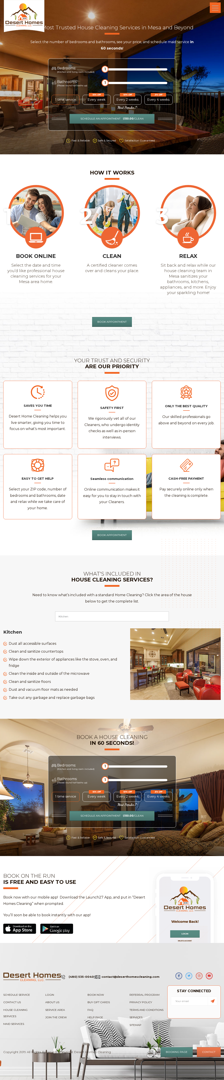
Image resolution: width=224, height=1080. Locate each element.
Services (136, 1017)
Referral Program (144, 994)
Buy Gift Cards (99, 1002)
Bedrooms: (75, 69)
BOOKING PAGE (176, 1052)
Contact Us (12, 1002)
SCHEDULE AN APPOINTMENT (112, 118)
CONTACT (208, 1052)
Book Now (96, 994)
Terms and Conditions (146, 1009)
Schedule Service (16, 994)
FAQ (90, 1009)
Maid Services (13, 1023)
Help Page (95, 1017)
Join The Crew (56, 1017)
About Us (52, 1002)
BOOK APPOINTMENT (112, 321)
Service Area (55, 1009)
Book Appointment (112, 535)
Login (49, 994)
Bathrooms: (72, 83)
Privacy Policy (141, 1002)
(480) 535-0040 (81, 976)
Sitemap (135, 1025)
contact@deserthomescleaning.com (130, 976)
